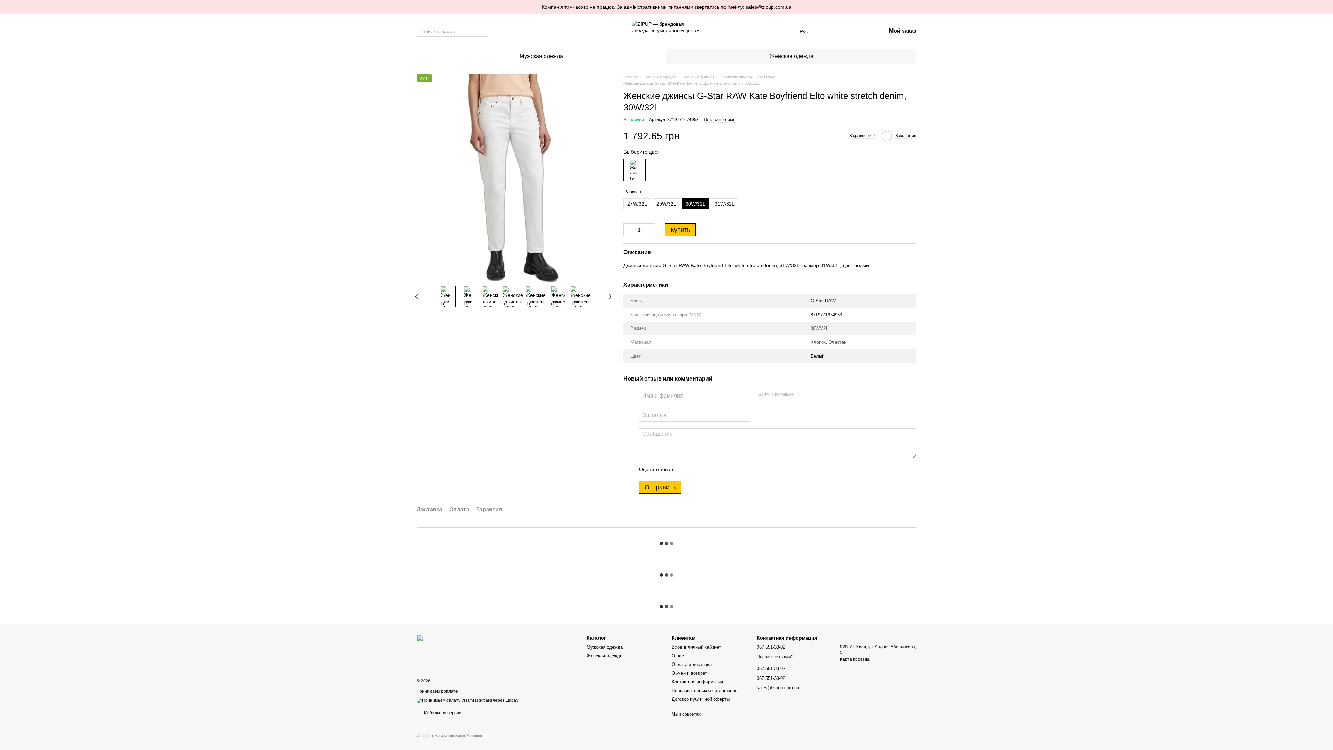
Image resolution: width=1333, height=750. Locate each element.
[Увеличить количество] (650, 230)
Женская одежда (791, 56)
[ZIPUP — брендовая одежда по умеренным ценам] (445, 651)
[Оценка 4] (717, 469)
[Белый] (634, 170)
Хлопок (818, 342)
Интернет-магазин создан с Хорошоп (449, 736)
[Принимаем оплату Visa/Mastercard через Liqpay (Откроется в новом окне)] (467, 700)
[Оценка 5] (729, 469)
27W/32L (637, 204)
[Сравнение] (826, 31)
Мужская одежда (541, 56)
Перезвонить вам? (775, 656)
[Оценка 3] (706, 469)
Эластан (837, 342)
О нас (678, 655)
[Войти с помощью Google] (812, 395)
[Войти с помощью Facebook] (801, 395)
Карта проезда (855, 659)
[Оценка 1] (684, 469)
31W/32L (725, 204)
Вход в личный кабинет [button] (696, 647)
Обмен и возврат (689, 673)
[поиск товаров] (482, 31)
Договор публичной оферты (701, 699)
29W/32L (666, 204)
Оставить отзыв (719, 119)
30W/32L (819, 328)
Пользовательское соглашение (704, 690)
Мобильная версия (442, 712)
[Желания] (844, 31)
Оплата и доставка (692, 664)
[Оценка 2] (695, 469)
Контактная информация (697, 681)
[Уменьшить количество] (629, 230)
